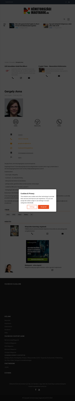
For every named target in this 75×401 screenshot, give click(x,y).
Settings (32, 207)
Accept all (43, 207)
